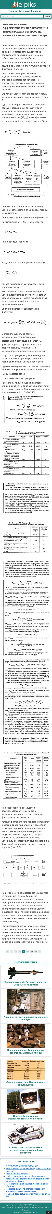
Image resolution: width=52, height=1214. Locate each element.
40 (36, 951)
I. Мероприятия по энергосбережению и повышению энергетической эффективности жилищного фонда (28, 1178)
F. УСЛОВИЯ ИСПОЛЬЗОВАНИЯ (22, 1166)
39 (32, 951)
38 (28, 951)
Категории (24, 11)
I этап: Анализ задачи (17, 1174)
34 (11, 951)
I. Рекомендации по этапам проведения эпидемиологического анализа (25, 1190)
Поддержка (26, 1210)
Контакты (36, 11)
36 (20, 951)
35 (16, 951)
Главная (13, 11)
